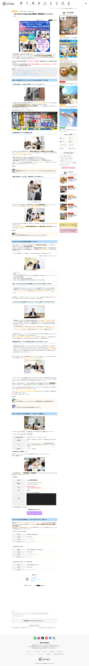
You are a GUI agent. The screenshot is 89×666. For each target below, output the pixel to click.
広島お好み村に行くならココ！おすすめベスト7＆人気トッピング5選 (72, 180)
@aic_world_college (31, 541)
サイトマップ (40, 654)
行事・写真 (73, 148)
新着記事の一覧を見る (34, 625)
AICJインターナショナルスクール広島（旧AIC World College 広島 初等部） (34, 613)
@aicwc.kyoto (30, 556)
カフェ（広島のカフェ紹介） (65, 155)
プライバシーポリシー (30, 654)
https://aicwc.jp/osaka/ (31, 569)
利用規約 (51, 651)
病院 (63, 148)
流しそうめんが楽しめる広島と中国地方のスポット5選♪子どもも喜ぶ (72, 206)
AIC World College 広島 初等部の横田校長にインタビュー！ (24, 72)
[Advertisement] (34, 598)
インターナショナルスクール (17, 615)
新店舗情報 (74, 162)
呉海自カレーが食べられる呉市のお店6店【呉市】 (72, 188)
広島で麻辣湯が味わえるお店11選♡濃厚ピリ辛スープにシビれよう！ (72, 215)
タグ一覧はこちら (68, 167)
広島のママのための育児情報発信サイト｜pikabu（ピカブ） (45, 663)
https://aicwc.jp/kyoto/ (32, 554)
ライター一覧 (37, 651)
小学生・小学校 (15, 613)
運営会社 (48, 654)
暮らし (72, 141)
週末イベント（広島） (64, 165)
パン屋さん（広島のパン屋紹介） (66, 158)
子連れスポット (63, 160)
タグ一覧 (44, 651)
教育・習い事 (14, 11)
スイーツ (69, 160)
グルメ (72, 138)
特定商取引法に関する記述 (58, 654)
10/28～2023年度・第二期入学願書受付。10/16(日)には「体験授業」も (26, 73)
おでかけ (63, 138)
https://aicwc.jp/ (30, 539)
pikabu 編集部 (34, 577)
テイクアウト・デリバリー (65, 162)
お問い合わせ (59, 651)
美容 (72, 144)
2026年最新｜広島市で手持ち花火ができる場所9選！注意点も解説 (72, 197)
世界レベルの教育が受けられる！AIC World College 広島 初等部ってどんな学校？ (28, 70)
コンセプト (29, 651)
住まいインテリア (64, 141)
